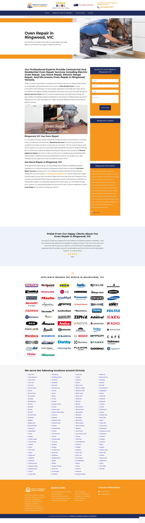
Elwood (54, 398)
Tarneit (101, 420)
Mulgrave (78, 428)
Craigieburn (31, 458)
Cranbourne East (32, 463)
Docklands (54, 382)
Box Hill (30, 412)
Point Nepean (79, 458)
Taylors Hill (102, 423)
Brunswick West (32, 425)
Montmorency (79, 406)
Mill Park (78, 401)
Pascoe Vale (79, 452)
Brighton (30, 420)
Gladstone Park (56, 428)
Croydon (30, 471)
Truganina (102, 439)
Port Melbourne (80, 460)
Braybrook (31, 417)
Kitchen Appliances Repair (59, 496)
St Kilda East (102, 409)
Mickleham (79, 398)
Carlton (30, 433)
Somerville (102, 396)
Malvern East (79, 385)
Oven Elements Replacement (56, 174)
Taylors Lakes (103, 425)
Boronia (30, 409)
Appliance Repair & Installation (62, 13)
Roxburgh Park (103, 388)
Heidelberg (55, 455)
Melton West (79, 396)
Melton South (79, 393)
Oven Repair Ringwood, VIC (55, 17)
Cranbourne (31, 460)
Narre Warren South (81, 433)
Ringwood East (103, 377)
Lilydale (78, 377)
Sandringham (102, 390)
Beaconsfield (31, 396)
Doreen (54, 393)
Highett (54, 460)
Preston (78, 466)
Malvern (78, 382)
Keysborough (55, 471)
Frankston (54, 417)
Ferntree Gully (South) (58, 412)
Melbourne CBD (80, 390)
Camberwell (31, 428)
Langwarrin (79, 374)
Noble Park (79, 439)
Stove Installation (80, 498)
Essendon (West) (56, 404)
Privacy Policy (79, 500)
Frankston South (56, 423)
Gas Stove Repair (56, 494)
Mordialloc (78, 415)
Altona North (31, 380)
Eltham (54, 396)
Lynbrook (78, 380)
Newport (78, 436)
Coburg (30, 452)
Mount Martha (79, 423)
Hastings (54, 447)
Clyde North (31, 450)
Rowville (101, 385)
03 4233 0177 (107, 7)
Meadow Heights (80, 388)
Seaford (101, 393)
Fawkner (54, 406)
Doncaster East (56, 388)
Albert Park (31, 374)
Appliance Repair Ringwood (37, 17)
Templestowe (102, 428)
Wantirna (101, 447)
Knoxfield (54, 474)
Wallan (101, 444)
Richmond (78, 471)
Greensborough (56, 439)
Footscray (54, 415)
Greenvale (54, 441)
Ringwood (102, 374)
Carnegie (30, 436)
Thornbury (102, 436)
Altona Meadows (32, 377)
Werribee (101, 455)
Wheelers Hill (103, 458)
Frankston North (56, 420)
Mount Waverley (80, 425)
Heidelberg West (56, 458)
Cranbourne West (32, 468)
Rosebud (101, 382)
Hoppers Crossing (56, 466)
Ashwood (30, 385)
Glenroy (54, 436)
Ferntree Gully (55, 409)
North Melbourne (80, 441)
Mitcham (78, 404)
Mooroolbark (79, 412)
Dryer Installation (80, 492)
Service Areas (80, 13)
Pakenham (78, 450)
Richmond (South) (80, 474)
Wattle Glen (102, 452)
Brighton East (31, 423)
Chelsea (30, 447)
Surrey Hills (102, 417)
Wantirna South (103, 450)
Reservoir (78, 468)
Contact (90, 13)
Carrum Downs (32, 441)
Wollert (101, 463)
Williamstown (103, 460)
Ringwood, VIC (105, 494)
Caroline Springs (32, 439)
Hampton (54, 444)
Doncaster (54, 385)
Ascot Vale (31, 382)
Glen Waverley (56, 433)
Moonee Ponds (80, 409)
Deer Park (54, 380)
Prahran (78, 463)
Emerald (54, 401)
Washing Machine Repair (59, 500)
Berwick (30, 404)
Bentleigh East (32, 401)
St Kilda (101, 406)
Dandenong (55, 374)
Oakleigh (78, 447)
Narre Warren (79, 431)
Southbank (102, 398)
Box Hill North (32, 415)
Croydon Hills (31, 474)
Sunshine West (103, 415)
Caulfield (30, 444)
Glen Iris (54, 431)
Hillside (54, 463)
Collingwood (31, 455)
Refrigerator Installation (82, 496)
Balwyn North (32, 393)
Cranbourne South (33, 466)
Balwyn (30, 390)
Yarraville (102, 468)
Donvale (54, 390)
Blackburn (30, 406)
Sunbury (101, 412)
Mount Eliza (79, 420)
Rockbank (102, 380)
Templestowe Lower (104, 431)
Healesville (55, 452)
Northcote (78, 444)
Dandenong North (56, 377)
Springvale (102, 401)
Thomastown (102, 433)
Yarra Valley (102, 466)
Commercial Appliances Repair (61, 492)
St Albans (102, 404)
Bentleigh (30, 398)
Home (47, 13)
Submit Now (105, 107)
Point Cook (79, 455)
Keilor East (55, 468)
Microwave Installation (82, 494)
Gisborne (54, 425)
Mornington (79, 417)
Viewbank (102, 441)
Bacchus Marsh (32, 388)
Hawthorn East (56, 450)
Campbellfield (31, 431)
